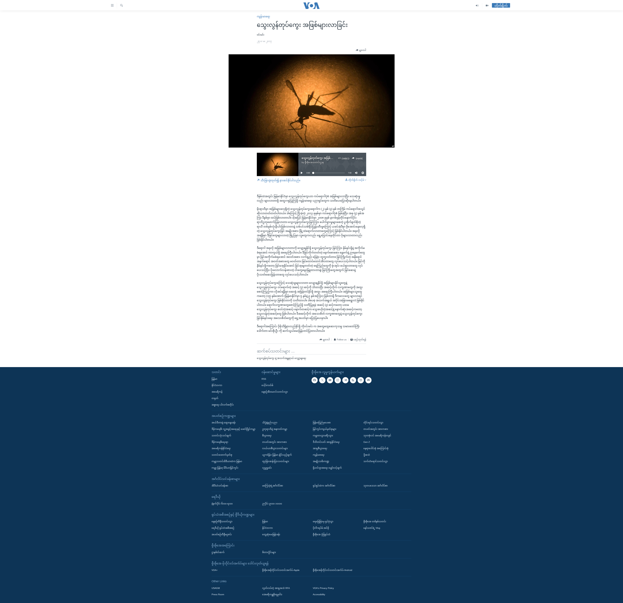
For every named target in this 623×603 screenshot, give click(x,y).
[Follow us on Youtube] (330, 380)
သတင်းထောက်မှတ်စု (222, 455)
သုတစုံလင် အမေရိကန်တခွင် (377, 435)
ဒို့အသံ (366, 455)
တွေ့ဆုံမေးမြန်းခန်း (271, 534)
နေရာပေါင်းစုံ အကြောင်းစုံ (375, 448)
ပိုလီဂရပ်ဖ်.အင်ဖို (321, 527)
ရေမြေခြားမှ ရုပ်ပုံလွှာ (323, 521)
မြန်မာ (214, 378)
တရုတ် (215, 398)
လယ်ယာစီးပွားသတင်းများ (275, 448)
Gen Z (366, 442)
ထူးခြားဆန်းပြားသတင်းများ (275, 461)
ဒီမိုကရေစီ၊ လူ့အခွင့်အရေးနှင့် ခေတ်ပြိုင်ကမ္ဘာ (233, 429)
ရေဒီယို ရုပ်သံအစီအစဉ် (223, 527)
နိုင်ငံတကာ (217, 385)
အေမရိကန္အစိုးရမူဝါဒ (272, 594)
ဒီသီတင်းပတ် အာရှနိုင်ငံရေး (326, 442)
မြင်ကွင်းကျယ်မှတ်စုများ (324, 429)
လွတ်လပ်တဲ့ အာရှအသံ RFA (276, 588)
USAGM (216, 588)
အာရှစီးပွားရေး (320, 448)
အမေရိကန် (217, 391)
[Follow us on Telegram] (345, 380)
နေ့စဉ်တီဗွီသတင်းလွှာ (222, 521)
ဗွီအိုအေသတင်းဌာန (314, 162)
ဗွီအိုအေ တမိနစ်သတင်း (374, 521)
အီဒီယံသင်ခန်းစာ (220, 485)
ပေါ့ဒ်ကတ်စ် (267, 385)
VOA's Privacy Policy (323, 588)
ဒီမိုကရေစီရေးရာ (220, 442)
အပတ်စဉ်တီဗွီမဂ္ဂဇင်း (222, 534)
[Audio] (477, 5)
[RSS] (353, 380)
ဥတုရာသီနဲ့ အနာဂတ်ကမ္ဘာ (274, 429)
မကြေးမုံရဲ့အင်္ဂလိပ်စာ (272, 485)
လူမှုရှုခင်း (267, 467)
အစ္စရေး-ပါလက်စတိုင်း (223, 404)
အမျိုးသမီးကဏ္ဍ (321, 461)
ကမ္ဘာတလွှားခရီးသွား (323, 435)
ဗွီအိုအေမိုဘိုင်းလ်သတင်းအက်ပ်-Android (332, 570)
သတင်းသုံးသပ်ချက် (221, 435)
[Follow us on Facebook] (315, 380)
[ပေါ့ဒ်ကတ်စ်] (361, 380)
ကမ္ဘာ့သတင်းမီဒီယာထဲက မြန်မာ (227, 461)
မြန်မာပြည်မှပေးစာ (322, 422)
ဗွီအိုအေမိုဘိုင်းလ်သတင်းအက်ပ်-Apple (280, 570)
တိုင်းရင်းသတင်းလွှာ (373, 422)
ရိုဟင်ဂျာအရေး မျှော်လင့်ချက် (327, 467)
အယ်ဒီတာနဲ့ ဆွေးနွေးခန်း (224, 422)
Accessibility (319, 594)
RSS (264, 378)
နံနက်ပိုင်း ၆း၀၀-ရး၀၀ (222, 503)
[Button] (361, 50)
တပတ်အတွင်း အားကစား (274, 442)
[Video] (487, 5)
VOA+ (215, 570)
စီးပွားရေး (267, 435)
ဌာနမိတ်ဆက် (218, 552)
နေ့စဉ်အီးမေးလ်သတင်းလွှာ (275, 391)
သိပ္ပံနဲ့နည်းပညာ (269, 422)
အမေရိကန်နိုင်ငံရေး (221, 448)
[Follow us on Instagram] (338, 380)
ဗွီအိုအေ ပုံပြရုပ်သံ (321, 534)
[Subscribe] (368, 380)
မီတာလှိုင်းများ (269, 552)
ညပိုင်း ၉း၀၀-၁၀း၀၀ (272, 503)
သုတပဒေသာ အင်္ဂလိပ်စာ (375, 485)
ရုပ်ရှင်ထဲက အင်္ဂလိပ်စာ (324, 485)
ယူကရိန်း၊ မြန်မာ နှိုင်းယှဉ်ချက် (277, 455)
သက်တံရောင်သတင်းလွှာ (375, 461)
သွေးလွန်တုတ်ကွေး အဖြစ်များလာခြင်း (323, 158)
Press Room (218, 594)
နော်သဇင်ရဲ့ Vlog (371, 527)
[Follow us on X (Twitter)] (322, 380)
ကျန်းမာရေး (263, 16)
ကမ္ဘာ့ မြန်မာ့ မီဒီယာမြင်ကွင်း (225, 467)
